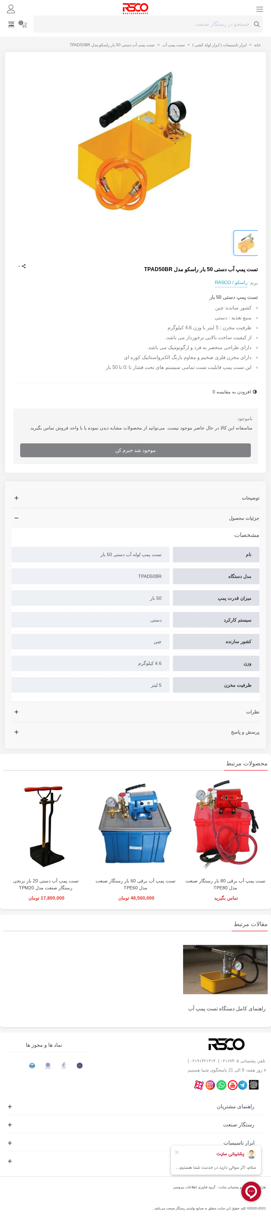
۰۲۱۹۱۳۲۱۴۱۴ (203, 1060)
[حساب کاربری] (11, 8)
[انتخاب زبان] (11, 24)
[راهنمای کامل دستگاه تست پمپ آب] (225, 969)
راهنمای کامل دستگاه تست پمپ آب (227, 1008)
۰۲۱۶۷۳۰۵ (229, 1060)
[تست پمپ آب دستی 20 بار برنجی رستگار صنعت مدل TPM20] (45, 825)
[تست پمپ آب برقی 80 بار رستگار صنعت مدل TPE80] (225, 825)
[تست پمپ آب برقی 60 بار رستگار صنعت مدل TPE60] (135, 825)
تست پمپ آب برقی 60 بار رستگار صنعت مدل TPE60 (135, 884)
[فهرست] (259, 8)
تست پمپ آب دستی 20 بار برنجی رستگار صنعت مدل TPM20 (46, 884)
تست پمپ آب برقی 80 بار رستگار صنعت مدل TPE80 (225, 884)
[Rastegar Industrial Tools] (135, 9)
